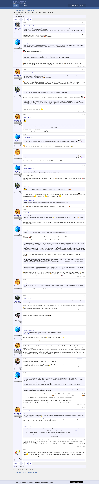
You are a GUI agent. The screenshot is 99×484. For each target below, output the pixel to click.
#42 (84, 39)
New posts (15, 8)
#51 (84, 226)
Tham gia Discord (23, 5)
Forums (15, 5)
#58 (84, 372)
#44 (84, 86)
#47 (84, 149)
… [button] (25, 19)
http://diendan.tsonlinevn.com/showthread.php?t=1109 (35, 290)
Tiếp (30, 19)
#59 (84, 407)
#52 (84, 279)
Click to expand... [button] (54, 127)
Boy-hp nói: (26, 410)
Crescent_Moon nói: (28, 72)
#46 (84, 134)
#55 (84, 326)
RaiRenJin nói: (26, 90)
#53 (84, 295)
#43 (84, 69)
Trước (15, 19)
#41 (84, 22)
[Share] (83, 22)
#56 (84, 343)
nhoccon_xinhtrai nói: (28, 25)
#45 (84, 114)
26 (27, 19)
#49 (84, 182)
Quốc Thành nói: (27, 137)
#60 (84, 449)
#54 (84, 312)
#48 (84, 165)
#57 (84, 358)
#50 (84, 209)
